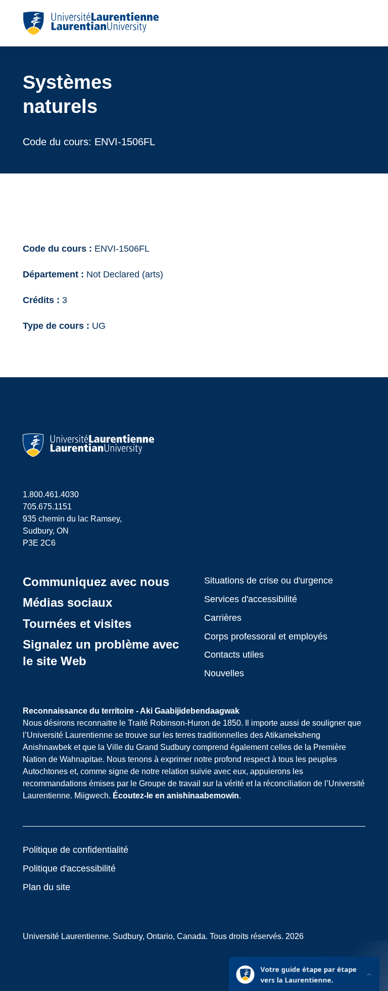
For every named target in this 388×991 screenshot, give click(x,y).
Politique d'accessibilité (69, 868)
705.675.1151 (47, 506)
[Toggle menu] (357, 23)
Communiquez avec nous (96, 582)
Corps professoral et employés (265, 636)
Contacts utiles (234, 655)
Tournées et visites (77, 623)
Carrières (222, 618)
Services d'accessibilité (250, 599)
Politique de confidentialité (75, 850)
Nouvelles (224, 673)
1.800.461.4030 (51, 494)
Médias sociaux (67, 602)
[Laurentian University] (91, 23)
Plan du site (46, 887)
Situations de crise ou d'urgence (268, 580)
